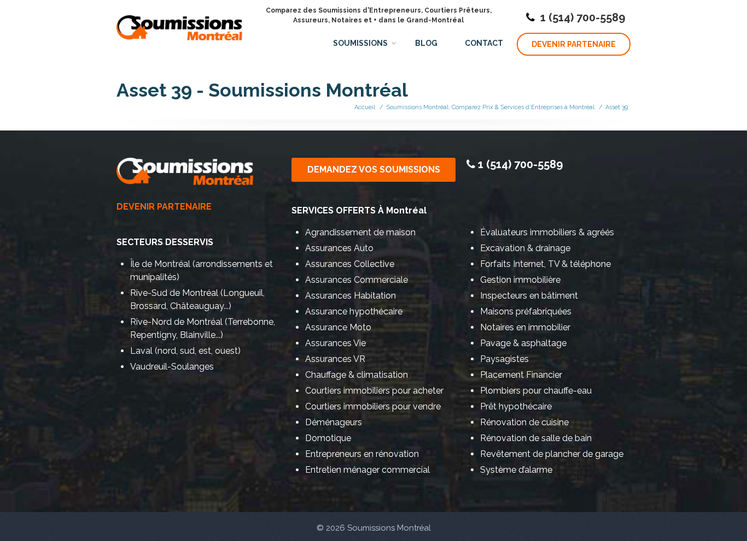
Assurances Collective (349, 264)
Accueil (364, 107)
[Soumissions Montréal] (179, 22)
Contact (484, 43)
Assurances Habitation (350, 295)
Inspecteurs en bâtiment (529, 295)
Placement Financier (521, 375)
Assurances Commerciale (356, 280)
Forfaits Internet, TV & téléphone (545, 264)
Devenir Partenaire (574, 44)
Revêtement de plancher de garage (551, 454)
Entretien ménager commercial (367, 470)
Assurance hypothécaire (353, 311)
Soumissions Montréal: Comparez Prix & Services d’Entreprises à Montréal (490, 107)
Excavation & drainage (525, 248)
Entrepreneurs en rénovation (362, 454)
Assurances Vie (335, 343)
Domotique (328, 438)
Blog (426, 43)
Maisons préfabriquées (525, 311)
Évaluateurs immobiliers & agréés (547, 232)
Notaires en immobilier (525, 327)
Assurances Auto (339, 248)
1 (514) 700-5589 (582, 17)
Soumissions (360, 43)
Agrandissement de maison (360, 232)
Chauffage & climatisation (356, 375)
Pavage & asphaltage (523, 343)
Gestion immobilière (520, 280)
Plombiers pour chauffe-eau (536, 390)
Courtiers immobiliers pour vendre (373, 406)
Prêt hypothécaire (516, 406)
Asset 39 (616, 107)
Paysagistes (504, 359)
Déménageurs (333, 422)
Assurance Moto (338, 327)
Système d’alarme (516, 470)
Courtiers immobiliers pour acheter (374, 390)
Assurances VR (335, 359)
